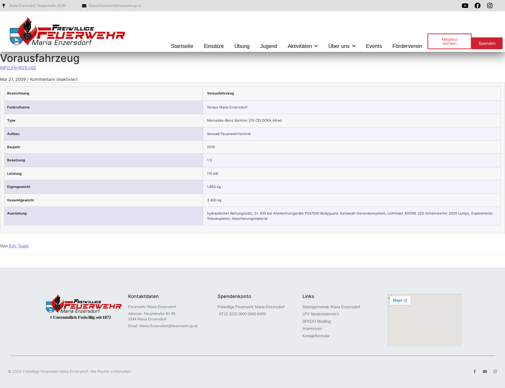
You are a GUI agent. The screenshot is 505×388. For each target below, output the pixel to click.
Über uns (339, 46)
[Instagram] (495, 372)
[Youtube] (465, 6)
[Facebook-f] (475, 372)
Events (374, 46)
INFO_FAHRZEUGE (18, 67)
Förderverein (407, 46)
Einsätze (214, 46)
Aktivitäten (300, 46)
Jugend (268, 46)
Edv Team (19, 245)
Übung (242, 46)
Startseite (182, 46)
